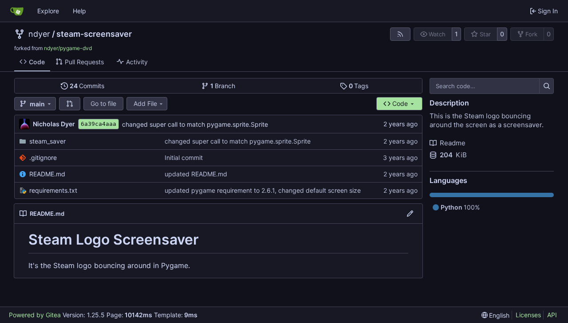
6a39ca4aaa (98, 124)
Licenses (528, 315)
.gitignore (43, 157)
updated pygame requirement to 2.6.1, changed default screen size (263, 190)
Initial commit (184, 157)
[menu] (495, 315)
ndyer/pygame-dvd (68, 48)
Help (79, 11)
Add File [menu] (145, 103)
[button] (69, 103)
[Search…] (546, 86)
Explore (48, 11)
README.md (47, 174)
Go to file (103, 103)
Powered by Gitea (35, 315)
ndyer (39, 34)
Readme (452, 143)
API (552, 315)
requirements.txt (53, 190)
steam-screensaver (94, 34)
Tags (359, 86)
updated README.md (196, 174)
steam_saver (47, 141)
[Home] (16, 11)
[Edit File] (410, 213)
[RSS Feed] (400, 34)
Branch (223, 86)
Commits (87, 86)
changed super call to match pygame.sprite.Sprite (195, 124)
